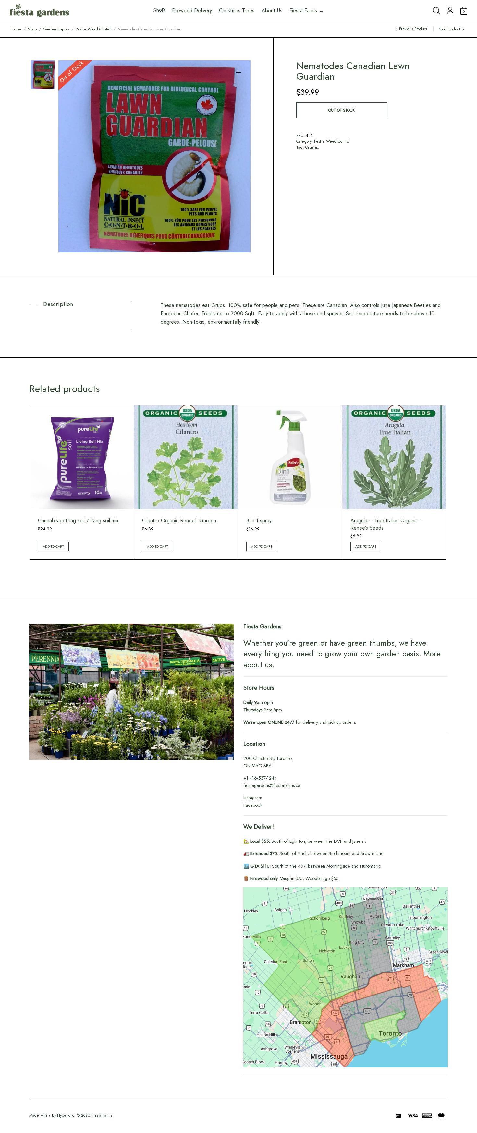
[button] (238, 72)
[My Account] (450, 11)
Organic (312, 147)
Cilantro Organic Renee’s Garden (179, 520)
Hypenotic (65, 1115)
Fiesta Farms (102, 1115)
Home (16, 29)
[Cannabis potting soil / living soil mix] (82, 457)
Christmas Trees (236, 10)
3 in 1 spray (259, 520)
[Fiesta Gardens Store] (39, 10)
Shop (32, 29)
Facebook (252, 805)
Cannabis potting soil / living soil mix (78, 520)
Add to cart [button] (53, 546)
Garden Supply (56, 29)
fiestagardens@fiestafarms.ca (271, 785)
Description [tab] (58, 304)
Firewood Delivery (192, 10)
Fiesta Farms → (306, 10)
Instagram (252, 797)
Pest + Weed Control (93, 29)
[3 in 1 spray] (290, 457)
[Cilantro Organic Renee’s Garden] (186, 457)
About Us (272, 10)
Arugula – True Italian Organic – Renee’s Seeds (386, 524)
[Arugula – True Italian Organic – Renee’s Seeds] (394, 457)
